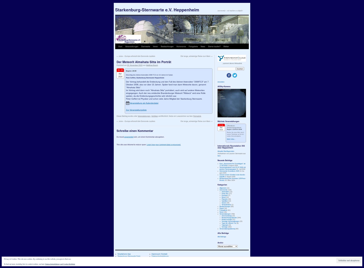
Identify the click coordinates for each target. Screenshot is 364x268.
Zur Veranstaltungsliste (136, 110)
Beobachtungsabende (229, 217)
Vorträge (154, 116)
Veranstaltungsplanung (227, 229)
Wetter (226, 46)
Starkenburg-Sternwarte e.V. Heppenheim (157, 10)
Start (120, 46)
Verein (155, 46)
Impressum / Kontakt (159, 254)
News (203, 46)
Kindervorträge (227, 219)
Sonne (224, 203)
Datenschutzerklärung (160, 256)
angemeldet (129, 137)
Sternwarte (145, 46)
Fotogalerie (193, 46)
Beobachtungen (167, 46)
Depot (222, 208)
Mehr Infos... (231, 139)
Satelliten (225, 201)
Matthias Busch (152, 65)
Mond (224, 197)
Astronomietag (227, 216)
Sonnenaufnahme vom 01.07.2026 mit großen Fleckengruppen (233, 168)
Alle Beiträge (222, 237)
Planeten (225, 199)
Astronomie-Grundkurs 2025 (229, 171)
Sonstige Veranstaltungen (230, 221)
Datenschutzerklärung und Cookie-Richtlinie (60, 264)
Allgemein (223, 188)
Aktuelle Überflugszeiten (226, 151)
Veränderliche (226, 204)
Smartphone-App (124, 254)
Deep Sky (225, 193)
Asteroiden (225, 192)
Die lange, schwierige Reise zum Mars (196, 56)
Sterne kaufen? (214, 46)
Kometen (225, 195)
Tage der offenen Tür (229, 223)
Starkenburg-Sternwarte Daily (128, 256)
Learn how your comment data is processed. (164, 145)
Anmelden (221, 82)
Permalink (197, 116)
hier (219, 156)
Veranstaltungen (131, 46)
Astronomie (181, 46)
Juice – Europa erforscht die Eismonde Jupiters (136, 56)
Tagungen (225, 225)
